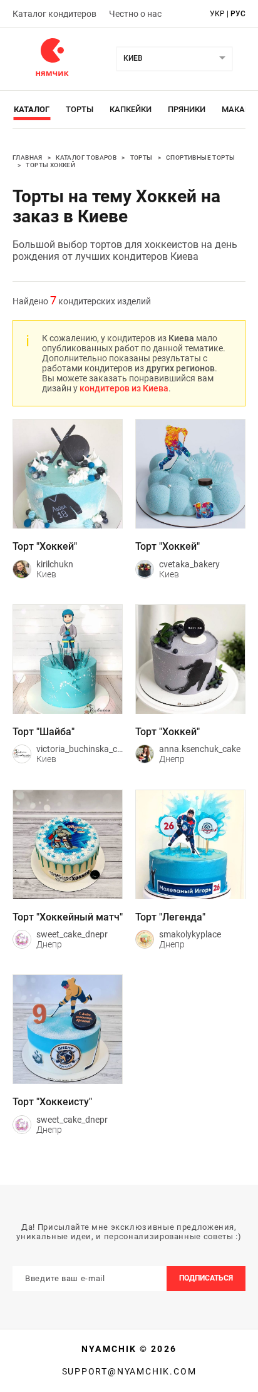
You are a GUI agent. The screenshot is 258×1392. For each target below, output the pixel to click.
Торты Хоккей (50, 165)
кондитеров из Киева (124, 388)
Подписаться (206, 1278)
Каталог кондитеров (54, 14)
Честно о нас (135, 14)
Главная (28, 157)
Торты (79, 109)
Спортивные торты (200, 157)
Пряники (186, 109)
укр (217, 13)
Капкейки (131, 109)
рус (237, 13)
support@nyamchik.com (129, 1371)
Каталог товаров (86, 157)
